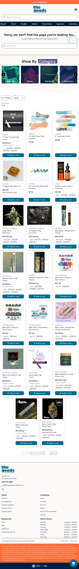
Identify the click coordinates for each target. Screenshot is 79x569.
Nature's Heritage (61, 372)
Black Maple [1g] (35, 375)
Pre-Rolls (49, 81)
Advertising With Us (8, 532)
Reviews (43, 505)
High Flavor (59, 325)
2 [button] (31, 453)
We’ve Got (39, 2)
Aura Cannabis (20, 422)
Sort (15, 95)
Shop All (10, 81)
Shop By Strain (7, 511)
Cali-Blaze (58, 228)
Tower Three (33, 373)
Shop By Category (8, 505)
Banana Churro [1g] (9, 278)
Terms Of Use (73, 541)
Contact (43, 501)
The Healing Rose (61, 275)
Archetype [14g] (35, 231)
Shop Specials (6, 501)
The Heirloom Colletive (9, 228)
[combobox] (41, 17)
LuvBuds (32, 134)
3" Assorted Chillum (63, 136)
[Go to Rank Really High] (39, 565)
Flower (30, 81)
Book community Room (48, 511)
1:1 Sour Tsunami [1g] (10, 137)
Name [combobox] (16, 98)
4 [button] (39, 453)
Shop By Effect (7, 508)
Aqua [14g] (6, 231)
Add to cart (14, 155)
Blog (3, 525)
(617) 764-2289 (7, 482)
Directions (5, 529)
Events (42, 508)
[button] (75, 9)
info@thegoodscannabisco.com (13, 485)
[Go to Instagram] (3, 489)
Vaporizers (68, 81)
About (42, 498)
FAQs (3, 522)
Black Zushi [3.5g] (49, 424)
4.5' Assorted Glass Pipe (38, 186)
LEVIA (57, 184)
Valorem (5, 135)
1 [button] (27, 453)
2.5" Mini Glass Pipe (36, 136)
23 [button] (51, 453)
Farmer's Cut (6, 276)
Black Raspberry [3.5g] (64, 374)
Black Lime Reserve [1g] (11, 375)
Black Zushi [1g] (22, 425)
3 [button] (35, 453)
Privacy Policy (64, 541)
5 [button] (43, 453)
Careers (43, 515)
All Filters (7, 98)
